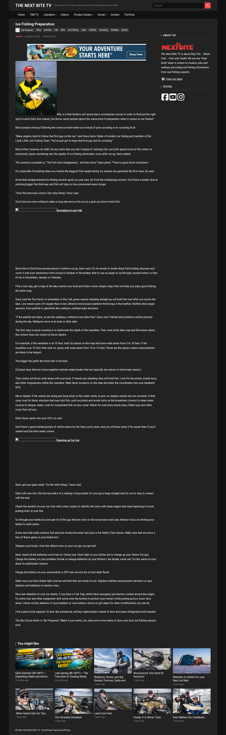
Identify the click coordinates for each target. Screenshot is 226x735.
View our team (173, 79)
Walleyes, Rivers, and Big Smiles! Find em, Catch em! (110, 678)
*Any (38, 30)
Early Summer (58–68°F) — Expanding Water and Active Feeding (31, 676)
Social (101, 14)
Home (21, 14)
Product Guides (83, 14)
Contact (115, 14)
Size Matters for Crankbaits (189, 717)
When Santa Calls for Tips (30, 713)
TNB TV (34, 14)
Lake (83, 30)
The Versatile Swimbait (68, 717)
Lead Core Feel (103, 713)
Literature (49, 14)
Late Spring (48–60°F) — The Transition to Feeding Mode (71, 674)
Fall (56, 30)
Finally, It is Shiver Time (147, 717)
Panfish (92, 30)
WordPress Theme (50, 730)
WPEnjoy (66, 730)
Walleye (114, 30)
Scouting (103, 30)
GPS (63, 30)
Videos (65, 14)
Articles (47, 30)
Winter (125, 30)
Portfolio (129, 14)
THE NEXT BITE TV (33, 5)
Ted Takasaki (27, 30)
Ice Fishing (73, 30)
